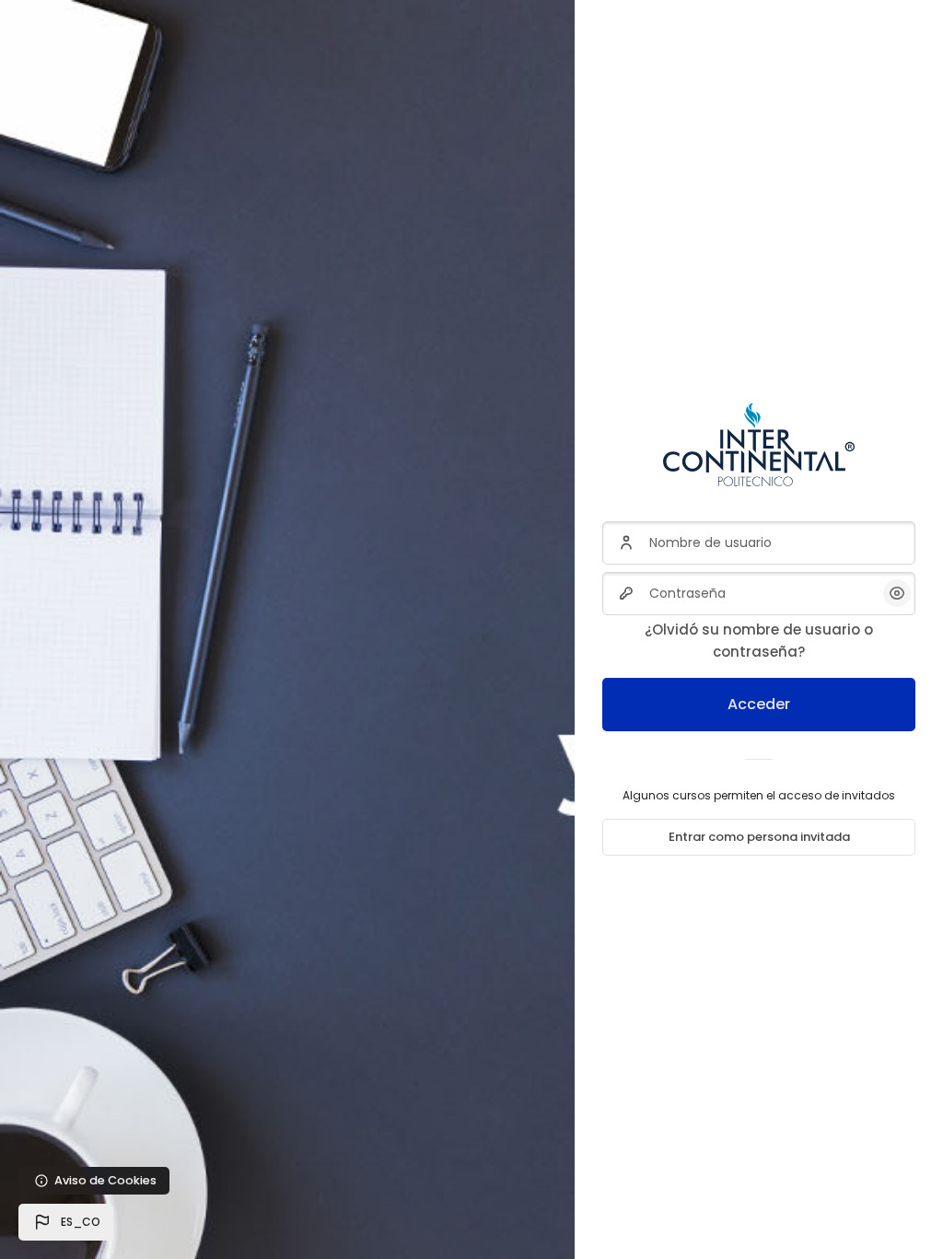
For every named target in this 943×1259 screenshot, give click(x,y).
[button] (65, 1222)
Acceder (759, 704)
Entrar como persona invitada (759, 836)
